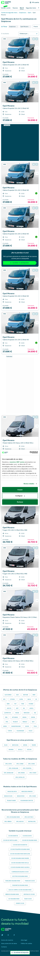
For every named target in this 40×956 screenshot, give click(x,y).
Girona (25, 745)
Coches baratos (13, 836)
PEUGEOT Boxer (11, 800)
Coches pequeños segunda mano (20, 849)
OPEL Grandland (8, 773)
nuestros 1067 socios (17, 462)
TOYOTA (10, 731)
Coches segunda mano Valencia (20, 867)
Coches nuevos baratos (20, 845)
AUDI (17, 695)
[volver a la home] (6, 929)
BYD (4, 699)
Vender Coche (20, 903)
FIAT (15, 704)
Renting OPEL (32, 821)
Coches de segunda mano (29, 840)
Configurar (19, 496)
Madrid (34, 745)
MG (35, 713)
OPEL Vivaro (32, 773)
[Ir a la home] (6, 2)
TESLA (35, 726)
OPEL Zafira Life (20, 777)
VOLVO (30, 731)
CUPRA (21, 699)
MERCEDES (26, 713)
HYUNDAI (31, 704)
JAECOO (9, 708)
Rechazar (20, 502)
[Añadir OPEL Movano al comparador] (37, 39)
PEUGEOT (15, 722)
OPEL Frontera (27, 768)
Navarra (11, 749)
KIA (24, 708)
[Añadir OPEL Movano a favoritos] (34, 39)
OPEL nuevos (20, 821)
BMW (34, 695)
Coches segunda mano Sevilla (20, 863)
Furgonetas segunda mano (20, 885)
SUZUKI (27, 726)
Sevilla (20, 749)
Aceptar (20, 489)
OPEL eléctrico (28, 817)
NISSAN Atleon (8, 796)
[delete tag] (17, 26)
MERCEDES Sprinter (26, 791)
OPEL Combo (19, 764)
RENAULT (25, 722)
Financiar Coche (30, 881)
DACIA (29, 699)
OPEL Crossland (13, 768)
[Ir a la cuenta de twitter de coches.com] (2, 935)
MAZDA (17, 713)
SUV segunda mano (13, 899)
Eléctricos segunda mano (20, 876)
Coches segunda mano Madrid (20, 858)
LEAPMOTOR (7, 713)
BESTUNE (25, 695)
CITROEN (12, 699)
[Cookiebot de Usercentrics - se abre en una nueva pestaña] (30, 452)
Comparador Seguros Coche (20, 872)
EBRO (8, 704)
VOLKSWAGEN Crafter (26, 800)
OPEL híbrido (8, 821)
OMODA (33, 717)
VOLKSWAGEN (20, 731)
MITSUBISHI (15, 717)
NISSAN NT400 (20, 796)
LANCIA (31, 708)
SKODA (5, 726)
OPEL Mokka (21, 773)
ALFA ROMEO (8, 695)
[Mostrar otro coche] (19, 57)
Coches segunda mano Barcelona (20, 854)
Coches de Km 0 (27, 836)
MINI (6, 717)
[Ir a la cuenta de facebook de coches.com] (14, 935)
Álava (5, 745)
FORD (22, 704)
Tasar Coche (28, 899)
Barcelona (15, 745)
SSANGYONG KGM (16, 726)
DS (36, 699)
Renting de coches (29, 894)
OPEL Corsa (31, 764)
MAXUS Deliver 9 (12, 791)
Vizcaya (29, 749)
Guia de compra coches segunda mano (20, 890)
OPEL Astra (8, 764)
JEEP (17, 708)
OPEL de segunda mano (13, 817)
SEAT (33, 722)
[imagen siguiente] (37, 47)
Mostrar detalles (29, 483)
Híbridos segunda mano (12, 894)
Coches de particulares (10, 840)
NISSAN (24, 717)
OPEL (7, 722)
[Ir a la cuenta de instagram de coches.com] (8, 935)
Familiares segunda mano (12, 881)
